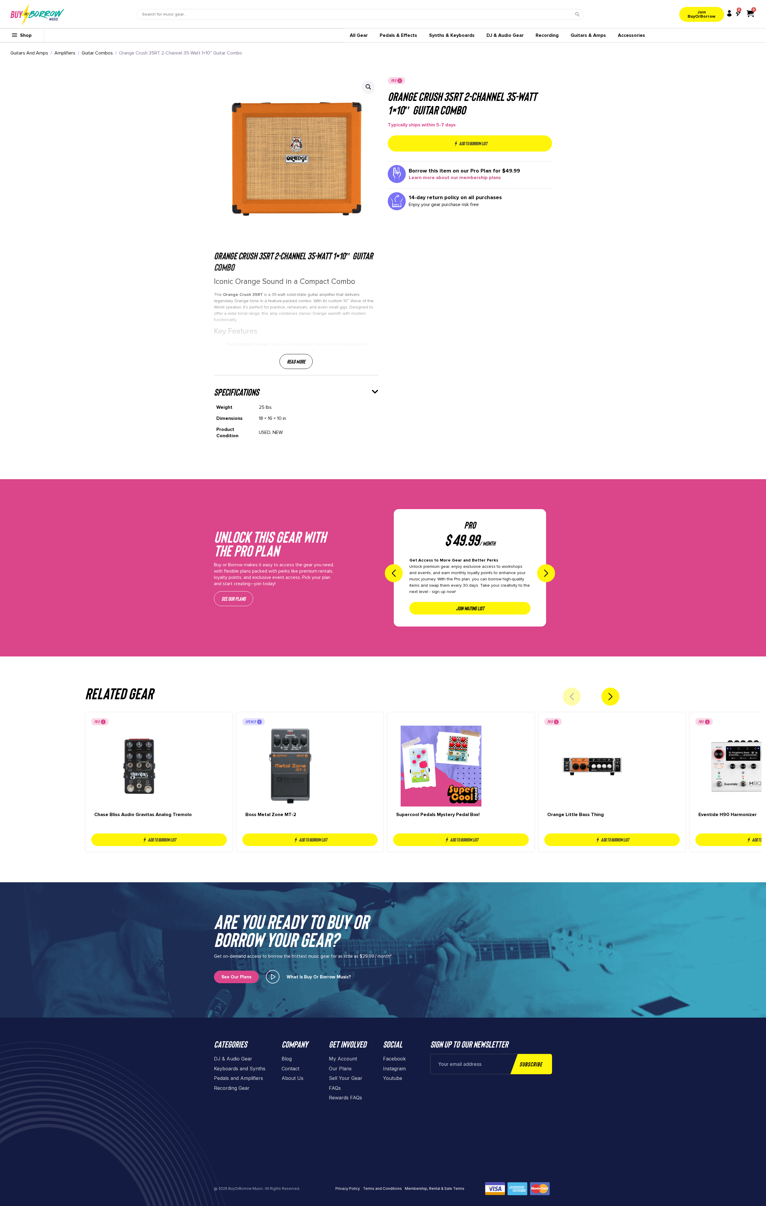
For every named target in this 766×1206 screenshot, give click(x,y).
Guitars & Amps (588, 35)
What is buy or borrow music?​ (319, 977)
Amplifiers (64, 53)
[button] (368, 87)
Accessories (631, 35)
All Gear (359, 35)
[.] (273, 977)
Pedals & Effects (398, 35)
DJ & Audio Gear (505, 35)
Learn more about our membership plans (455, 178)
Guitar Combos (97, 53)
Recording (547, 35)
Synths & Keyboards (452, 35)
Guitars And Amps (29, 53)
